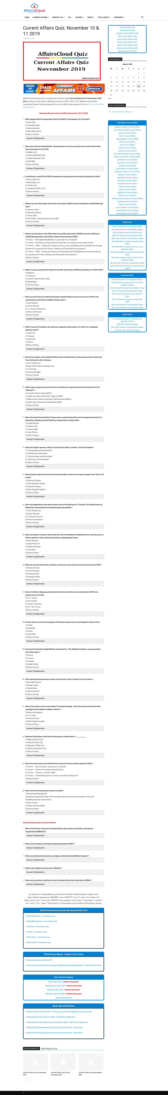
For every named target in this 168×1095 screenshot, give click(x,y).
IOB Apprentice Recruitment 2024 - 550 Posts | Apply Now (51, 1017)
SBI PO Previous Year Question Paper (127, 226)
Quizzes (79, 17)
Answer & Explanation (35, 138)
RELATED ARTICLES (31, 1049)
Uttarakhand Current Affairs (127, 210)
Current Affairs (40, 17)
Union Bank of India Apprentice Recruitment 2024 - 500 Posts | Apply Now (57, 1022)
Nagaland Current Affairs (127, 183)
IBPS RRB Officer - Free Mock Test (41, 916)
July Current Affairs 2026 (127, 36)
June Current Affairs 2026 (127, 39)
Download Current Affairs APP (39, 960)
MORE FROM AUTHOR (49, 1049)
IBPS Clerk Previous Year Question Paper (127, 238)
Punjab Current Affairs (127, 189)
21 (134, 86)
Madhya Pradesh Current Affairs (127, 172)
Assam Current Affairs (127, 133)
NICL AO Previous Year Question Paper (127, 291)
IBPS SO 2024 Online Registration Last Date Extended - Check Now (55, 1027)
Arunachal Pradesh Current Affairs (127, 130)
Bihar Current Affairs (127, 136)
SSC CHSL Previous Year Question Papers (127, 327)
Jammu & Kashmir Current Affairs (127, 157)
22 (139, 86)
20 (128, 86)
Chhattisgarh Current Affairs (127, 139)
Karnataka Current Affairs (127, 163)
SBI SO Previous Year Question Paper (127, 232)
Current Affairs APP (127, 27)
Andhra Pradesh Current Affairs (127, 127)
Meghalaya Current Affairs (127, 177)
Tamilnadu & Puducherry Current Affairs (127, 198)
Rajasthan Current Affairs (127, 192)
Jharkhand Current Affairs (127, 160)
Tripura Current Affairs (127, 204)
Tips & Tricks (103, 17)
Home (27, 17)
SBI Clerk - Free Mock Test (38, 926)
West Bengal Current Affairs (127, 213)
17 (111, 86)
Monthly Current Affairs (127, 51)
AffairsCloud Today (127, 30)
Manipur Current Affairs (127, 175)
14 (134, 82)
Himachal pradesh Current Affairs (127, 154)
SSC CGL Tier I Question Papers (127, 330)
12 (123, 82)
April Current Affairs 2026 (127, 45)
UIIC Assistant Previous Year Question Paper (127, 288)
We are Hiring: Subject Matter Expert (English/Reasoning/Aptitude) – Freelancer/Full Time (64, 965)
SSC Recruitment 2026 (63, 994)
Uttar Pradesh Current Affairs (127, 207)
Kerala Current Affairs (127, 166)
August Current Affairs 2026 (127, 33)
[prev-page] (24, 1079)
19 (123, 86)
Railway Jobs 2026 (63, 990)
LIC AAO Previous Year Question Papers (127, 279)
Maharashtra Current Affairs (127, 169)
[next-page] (28, 1079)
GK (69, 17)
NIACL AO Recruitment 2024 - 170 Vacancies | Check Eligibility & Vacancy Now (59, 1012)
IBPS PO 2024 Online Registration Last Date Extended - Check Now (55, 1033)
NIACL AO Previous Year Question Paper (127, 307)
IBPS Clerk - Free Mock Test (38, 937)
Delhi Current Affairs (127, 142)
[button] (142, 17)
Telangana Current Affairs (127, 201)
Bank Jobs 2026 (63, 982)
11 (117, 82)
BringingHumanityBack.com (122, 112)
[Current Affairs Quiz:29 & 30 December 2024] (63, 1062)
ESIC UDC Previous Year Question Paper (127, 304)
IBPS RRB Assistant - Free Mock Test (42, 921)
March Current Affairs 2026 (127, 48)
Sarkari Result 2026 (63, 998)
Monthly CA (57, 17)
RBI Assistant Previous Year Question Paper (127, 263)
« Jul (109, 98)
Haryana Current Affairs (127, 151)
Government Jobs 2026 (63, 986)
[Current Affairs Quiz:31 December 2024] (35, 1062)
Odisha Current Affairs (127, 186)
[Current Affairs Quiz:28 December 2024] (91, 1062)
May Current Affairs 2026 (127, 42)
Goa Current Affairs (127, 145)
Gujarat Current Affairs (127, 148)
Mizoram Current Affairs (127, 180)
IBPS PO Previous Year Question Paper (127, 235)
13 (128, 82)
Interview (118, 17)
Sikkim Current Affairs (127, 195)
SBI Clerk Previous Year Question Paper (127, 229)
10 (111, 82)
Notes (90, 17)
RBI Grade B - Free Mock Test (39, 942)
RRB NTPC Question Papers (127, 324)
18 (117, 86)
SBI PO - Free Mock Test (37, 932)
